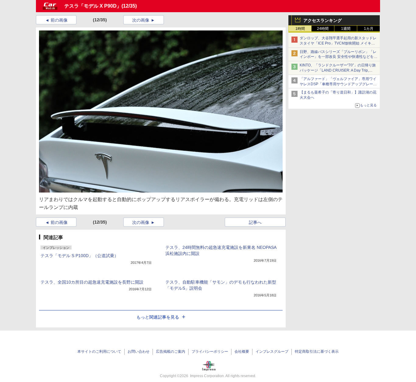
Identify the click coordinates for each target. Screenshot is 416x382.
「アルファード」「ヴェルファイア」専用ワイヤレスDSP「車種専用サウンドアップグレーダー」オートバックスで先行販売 (338, 84)
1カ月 (368, 29)
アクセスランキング (322, 20)
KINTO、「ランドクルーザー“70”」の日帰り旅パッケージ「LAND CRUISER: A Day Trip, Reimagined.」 (338, 70)
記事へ (255, 222)
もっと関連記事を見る (157, 317)
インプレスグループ (272, 351)
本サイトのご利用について (99, 351)
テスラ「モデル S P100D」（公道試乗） (79, 255)
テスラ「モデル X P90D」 (93, 6)
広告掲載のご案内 (170, 351)
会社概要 (241, 351)
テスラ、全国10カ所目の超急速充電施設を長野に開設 (92, 282)
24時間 (323, 29)
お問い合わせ (139, 351)
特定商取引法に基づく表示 (317, 351)
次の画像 (140, 20)
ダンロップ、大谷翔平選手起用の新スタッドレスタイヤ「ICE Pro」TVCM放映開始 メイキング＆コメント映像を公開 (338, 43)
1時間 (300, 29)
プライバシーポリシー (210, 351)
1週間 (346, 29)
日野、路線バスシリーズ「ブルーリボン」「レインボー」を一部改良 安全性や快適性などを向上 (338, 57)
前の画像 (59, 20)
